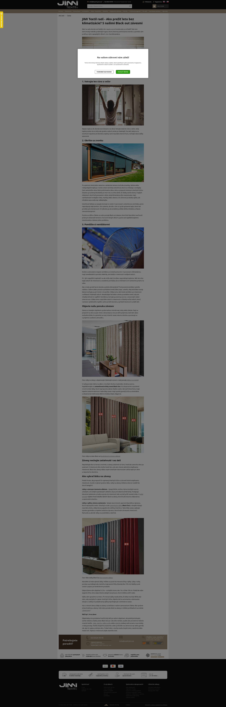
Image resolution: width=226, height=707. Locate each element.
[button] (123, 72)
